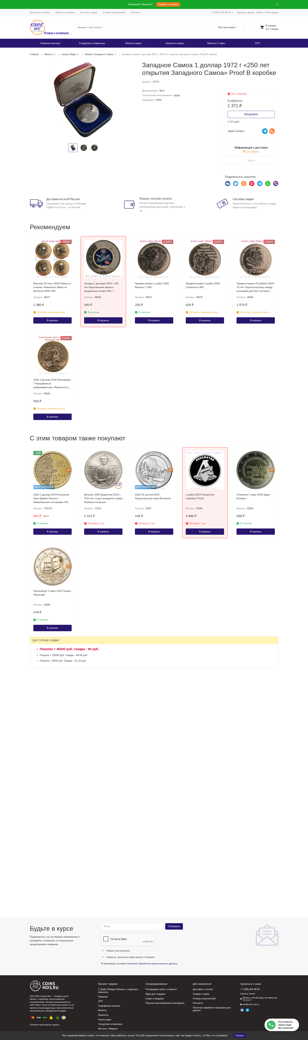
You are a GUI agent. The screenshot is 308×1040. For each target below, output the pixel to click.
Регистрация (271, 12)
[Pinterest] (251, 183)
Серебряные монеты (109, 1006)
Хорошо (239, 1035)
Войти (259, 12)
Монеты (48, 54)
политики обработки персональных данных (152, 963)
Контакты (136, 12)
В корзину (52, 320)
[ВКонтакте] (227, 183)
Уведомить (251, 114)
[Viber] (275, 183)
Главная (34, 54)
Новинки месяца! (50, 43)
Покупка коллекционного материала (164, 1003)
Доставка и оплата (40, 12)
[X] (235, 183)
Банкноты (103, 1015)
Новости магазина (65, 12)
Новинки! (103, 996)
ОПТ (257, 43)
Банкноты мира (175, 43)
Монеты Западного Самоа (99, 54)
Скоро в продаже (154, 998)
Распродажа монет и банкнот (161, 989)
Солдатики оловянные (92, 43)
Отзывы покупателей (114, 12)
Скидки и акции (201, 994)
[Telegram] (259, 183)
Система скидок (88, 12)
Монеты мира (133, 43)
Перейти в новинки (168, 4)
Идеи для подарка (155, 994)
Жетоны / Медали (107, 1028)
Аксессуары (104, 1019)
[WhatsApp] (267, 183)
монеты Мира (69, 54)
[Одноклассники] (243, 183)
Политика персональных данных (44, 1025)
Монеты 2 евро (216, 43)
